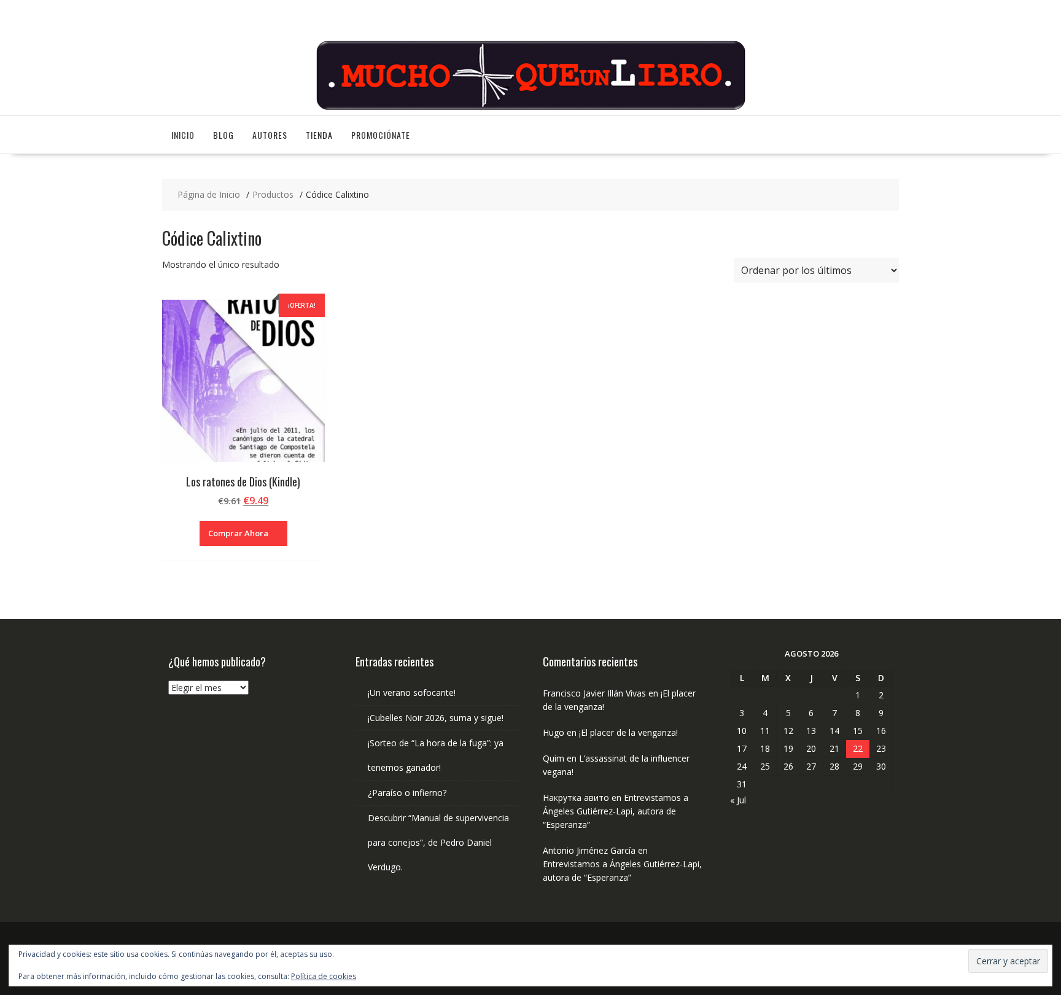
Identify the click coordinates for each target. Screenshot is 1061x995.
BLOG (223, 134)
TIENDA (319, 134)
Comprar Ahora (238, 533)
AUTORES (269, 134)
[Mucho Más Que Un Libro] (530, 108)
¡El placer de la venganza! (628, 732)
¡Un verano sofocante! (412, 692)
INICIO (183, 134)
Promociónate (380, 134)
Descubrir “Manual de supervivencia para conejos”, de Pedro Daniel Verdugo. (438, 842)
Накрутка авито (576, 797)
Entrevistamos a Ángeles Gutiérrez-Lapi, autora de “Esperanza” (615, 811)
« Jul (738, 800)
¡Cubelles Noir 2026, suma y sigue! (435, 718)
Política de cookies (323, 976)
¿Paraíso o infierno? (407, 792)
